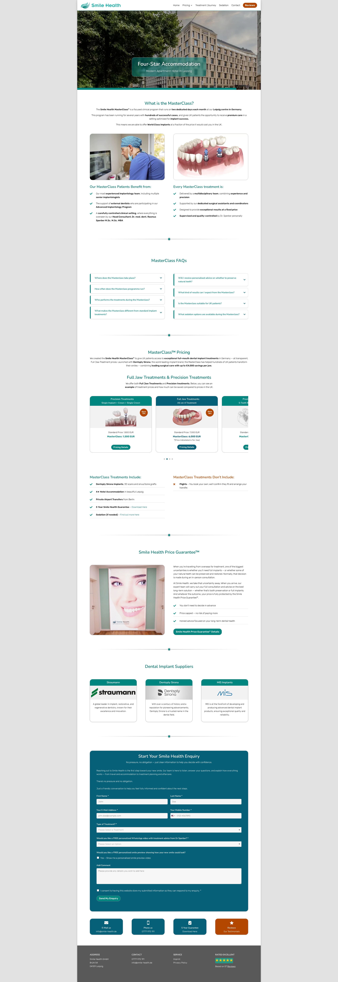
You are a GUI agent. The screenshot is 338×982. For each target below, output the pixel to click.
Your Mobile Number (181, 810)
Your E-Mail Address (107, 810)
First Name (103, 796)
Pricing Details (120, 447)
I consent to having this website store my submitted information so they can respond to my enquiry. (150, 890)
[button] (164, 459)
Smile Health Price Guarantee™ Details (197, 631)
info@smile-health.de (142, 962)
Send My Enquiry (108, 898)
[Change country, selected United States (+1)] (173, 816)
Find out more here (129, 514)
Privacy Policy (180, 962)
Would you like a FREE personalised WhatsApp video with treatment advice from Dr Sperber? (142, 838)
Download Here (139, 507)
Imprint (176, 959)
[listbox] (169, 830)
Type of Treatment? (107, 824)
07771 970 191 (138, 959)
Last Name (176, 796)
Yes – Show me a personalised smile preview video (125, 858)
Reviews (231, 966)
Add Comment (103, 865)
